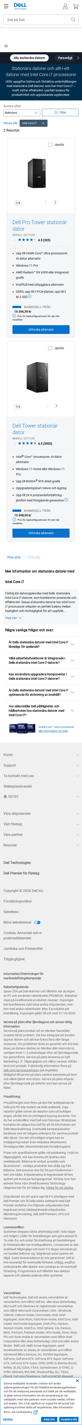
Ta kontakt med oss (18, 776)
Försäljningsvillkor (17, 901)
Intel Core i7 (29, 123)
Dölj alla (34, 557)
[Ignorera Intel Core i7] (43, 123)
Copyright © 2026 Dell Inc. (23, 891)
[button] (65, 6)
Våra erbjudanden (17, 813)
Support (9, 765)
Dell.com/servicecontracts (21, 1070)
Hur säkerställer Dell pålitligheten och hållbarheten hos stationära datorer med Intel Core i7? (36, 710)
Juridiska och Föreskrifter (23, 949)
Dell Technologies (17, 863)
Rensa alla (10, 123)
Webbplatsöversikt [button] (17, 786)
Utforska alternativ (41, 329)
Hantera (8, 1419)
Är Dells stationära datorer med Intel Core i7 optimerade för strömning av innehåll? (38, 692)
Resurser (10, 845)
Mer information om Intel (53, 731)
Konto (8, 755)
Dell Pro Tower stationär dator (39, 225)
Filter (62, 112)
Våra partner (13, 835)
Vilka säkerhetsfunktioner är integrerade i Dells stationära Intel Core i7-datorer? (37, 660)
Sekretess (10, 912)
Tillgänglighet (14, 959)
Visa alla (14, 557)
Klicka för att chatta (59, 1188)
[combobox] (41, 19)
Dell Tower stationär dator (35, 429)
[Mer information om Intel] (22, 727)
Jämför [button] (59, 144)
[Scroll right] (78, 58)
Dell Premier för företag (21, 873)
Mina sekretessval (17, 922)
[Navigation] (6, 6)
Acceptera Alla (69, 1419)
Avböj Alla (49, 1419)
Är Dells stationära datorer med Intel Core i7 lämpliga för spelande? (38, 644)
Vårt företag (12, 824)
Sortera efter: (12, 106)
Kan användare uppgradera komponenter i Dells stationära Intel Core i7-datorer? (38, 676)
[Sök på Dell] (73, 20)
